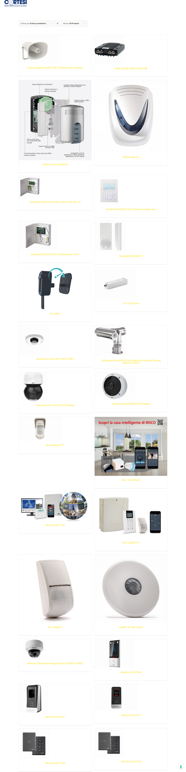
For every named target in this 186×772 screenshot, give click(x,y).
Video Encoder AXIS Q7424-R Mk (131, 68)
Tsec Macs (55, 313)
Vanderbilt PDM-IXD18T (131, 256)
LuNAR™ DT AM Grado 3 (131, 627)
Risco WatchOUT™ (55, 445)
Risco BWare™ (55, 627)
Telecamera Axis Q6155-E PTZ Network (55, 405)
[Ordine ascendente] (57, 23)
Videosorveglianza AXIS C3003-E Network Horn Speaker (55, 67)
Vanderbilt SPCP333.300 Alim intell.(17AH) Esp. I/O (55, 202)
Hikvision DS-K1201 (55, 716)
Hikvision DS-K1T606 (130, 672)
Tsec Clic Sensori (131, 303)
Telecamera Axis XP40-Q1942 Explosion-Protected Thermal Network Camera (131, 361)
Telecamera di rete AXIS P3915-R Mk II (55, 358)
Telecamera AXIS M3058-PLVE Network (130, 403)
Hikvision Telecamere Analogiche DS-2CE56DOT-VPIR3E (55, 663)
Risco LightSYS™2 (131, 542)
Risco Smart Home (131, 480)
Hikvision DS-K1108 (55, 763)
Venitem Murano (130, 157)
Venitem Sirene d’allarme (55, 164)
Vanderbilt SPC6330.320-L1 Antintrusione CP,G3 (55, 254)
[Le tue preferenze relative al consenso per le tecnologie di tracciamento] (181, 767)
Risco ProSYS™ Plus (55, 525)
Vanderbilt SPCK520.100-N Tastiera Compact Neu (131, 209)
